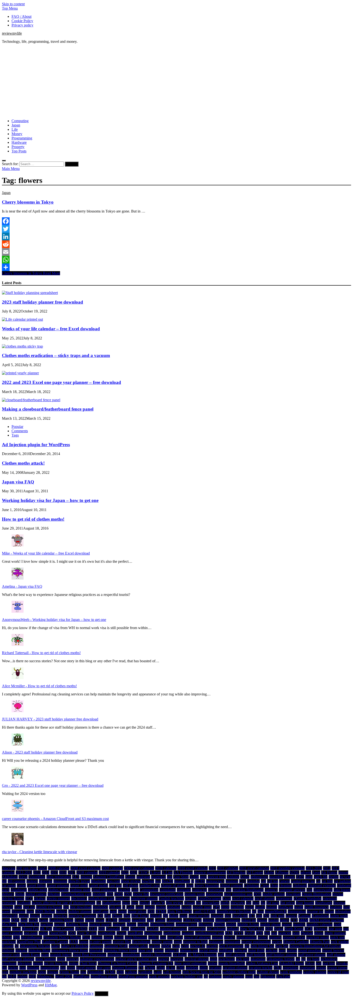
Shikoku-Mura (39, 950)
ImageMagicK (276, 911)
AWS (300, 877)
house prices (137, 911)
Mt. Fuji (46, 929)
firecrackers (210, 903)
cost (228, 890)
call (263, 881)
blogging (45, 881)
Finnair (189, 903)
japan (183, 916)
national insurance (173, 929)
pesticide (284, 933)
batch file (321, 877)
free (66, 907)
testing (74, 963)
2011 (212, 868)
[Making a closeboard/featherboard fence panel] (31, 400)
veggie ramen (337, 968)
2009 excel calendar (139, 868)
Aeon (316, 872)
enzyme (191, 898)
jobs (259, 916)
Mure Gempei (63, 929)
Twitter (150, 968)
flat (263, 903)
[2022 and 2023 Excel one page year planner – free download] (20, 373)
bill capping (16, 881)
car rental (9, 885)
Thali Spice (88, 963)
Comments (20, 431)
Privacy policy (22, 25)
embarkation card (101, 898)
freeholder (100, 907)
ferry (134, 903)
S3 (17, 946)
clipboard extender (322, 885)
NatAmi (152, 929)
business (231, 881)
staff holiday (255, 955)
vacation (215, 968)
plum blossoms (136, 937)
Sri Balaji (180, 955)
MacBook (9, 924)
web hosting (172, 972)
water (157, 972)
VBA (278, 968)
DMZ (118, 894)
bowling (148, 881)
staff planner (336, 955)
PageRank (135, 933)
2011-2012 (314, 868)
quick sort (337, 937)
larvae (99, 920)
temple (38, 963)
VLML (110, 972)
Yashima (215, 976)
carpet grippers (58, 885)
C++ (242, 881)
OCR (308, 929)
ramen (83, 942)
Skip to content (13, 4)
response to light (195, 942)
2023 (133, 872)
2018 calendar (87, 872)
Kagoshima (320, 916)
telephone (9, 963)
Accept (101, 993)
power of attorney (197, 937)
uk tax (170, 968)
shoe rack (145, 950)
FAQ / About (21, 16)
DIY (110, 894)
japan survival (199, 916)
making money (100, 924)
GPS (216, 907)
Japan (16, 125)
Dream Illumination (316, 894)
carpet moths (98, 885)
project (263, 937)
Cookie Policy (22, 21)
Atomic (289, 877)
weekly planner (314, 972)
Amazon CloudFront (108, 877)
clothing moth (80, 890)
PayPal (249, 933)
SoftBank (226, 950)
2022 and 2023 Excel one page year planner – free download (61, 382)
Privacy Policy (83, 993)
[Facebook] (176, 221)
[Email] (176, 252)
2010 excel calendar (192, 868)
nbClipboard (216, 929)
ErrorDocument (209, 898)
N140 (93, 929)
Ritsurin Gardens (296, 942)
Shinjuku (96, 950)
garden (150, 907)
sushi (213, 959)
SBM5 (166, 946)
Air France (329, 872)
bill (4, 881)
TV (141, 968)
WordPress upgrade (133, 976)
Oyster (121, 933)
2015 (54, 872)
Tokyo (310, 963)
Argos (245, 877)
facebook (24, 903)
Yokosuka (267, 976)
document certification (166, 894)
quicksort (9, 942)
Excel (226, 898)
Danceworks (323, 890)
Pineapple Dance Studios (62, 937)
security (212, 946)
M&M (303, 920)
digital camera (36, 894)
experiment (284, 898)
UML (180, 968)
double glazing (273, 894)
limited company (227, 920)
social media (208, 950)
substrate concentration (97, 959)
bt (192, 881)
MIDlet (219, 924)
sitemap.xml (189, 950)
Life (15, 129)
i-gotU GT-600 (204, 911)
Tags (15, 435)
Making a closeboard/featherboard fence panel (47, 409)
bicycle (345, 877)
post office (175, 937)
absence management (210, 872)
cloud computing (104, 890)
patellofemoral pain (209, 933)
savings (154, 946)
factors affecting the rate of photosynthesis (63, 903)
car (318, 881)
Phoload (307, 933)
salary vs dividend (74, 946)
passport (188, 933)
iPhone (117, 916)
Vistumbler (95, 972)
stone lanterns (45, 959)
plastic (108, 937)
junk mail (277, 916)
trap (63, 968)
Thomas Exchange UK (155, 963)
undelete (192, 968)
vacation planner (235, 968)
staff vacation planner (18, 959)
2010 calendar (165, 868)
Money (17, 134)
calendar (253, 881)
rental (178, 942)
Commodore (149, 890)
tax (303, 959)
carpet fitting (36, 885)
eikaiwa (40, 898)
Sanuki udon (138, 946)
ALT (75, 877)
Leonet (160, 920)
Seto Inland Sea (262, 946)
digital (19, 894)
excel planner (265, 898)
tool (319, 963)
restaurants (232, 942)
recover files (122, 942)
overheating (107, 933)
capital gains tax (303, 881)
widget (22, 976)
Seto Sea (281, 946)
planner (97, 937)
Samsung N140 (116, 946)
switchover (226, 959)
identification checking (234, 911)
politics (153, 937)
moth (337, 924)
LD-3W (111, 920)
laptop (89, 920)
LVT (294, 920)
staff (221, 955)
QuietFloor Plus (29, 942)
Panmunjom (153, 933)
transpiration (49, 968)
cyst (309, 890)
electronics (79, 898)
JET (252, 916)
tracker (13, 968)
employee (122, 898)
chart (190, 885)
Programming (22, 138)
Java (228, 916)
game (139, 907)
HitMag (51, 985)
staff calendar (235, 955)
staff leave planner (312, 955)
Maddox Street (77, 924)
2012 (327, 868)
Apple (194, 877)
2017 (71, 872)
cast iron (115, 885)
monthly (299, 924)
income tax (315, 911)
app (169, 877)
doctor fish (141, 894)
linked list (248, 920)
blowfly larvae (79, 881)
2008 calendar (58, 868)
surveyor (176, 959)
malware (119, 924)
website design (268, 972)
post (163, 937)
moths (6, 929)
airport (343, 872)
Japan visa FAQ (18, 481)
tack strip (243, 959)
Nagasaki (113, 929)
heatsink (336, 907)
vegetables (290, 968)
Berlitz (334, 877)
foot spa (29, 907)
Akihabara (10, 877)
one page (335, 929)
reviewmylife (12, 33)
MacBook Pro (28, 924)
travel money (86, 968)
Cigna (264, 885)
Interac (35, 916)
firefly (225, 903)
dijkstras (54, 894)
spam (45, 955)
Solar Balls (256, 950)
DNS (128, 894)
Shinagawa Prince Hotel (69, 950)
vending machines (23, 972)
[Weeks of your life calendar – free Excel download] (22, 319)
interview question (82, 916)
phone (318, 933)
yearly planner (233, 976)
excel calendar (243, 898)
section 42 (197, 946)
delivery (8, 894)
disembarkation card (76, 894)
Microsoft (205, 924)
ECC (29, 898)
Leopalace (174, 920)
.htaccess (8, 868)
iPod (126, 916)
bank (309, 877)
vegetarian (307, 968)
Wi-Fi (12, 976)
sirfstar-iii (172, 950)
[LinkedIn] (176, 236)
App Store (181, 877)
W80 (120, 972)
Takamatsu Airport (281, 959)
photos (7, 937)
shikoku (21, 950)
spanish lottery (61, 955)
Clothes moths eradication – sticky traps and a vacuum (56, 355)
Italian (173, 916)
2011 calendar (227, 868)
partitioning (172, 933)
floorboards (323, 903)
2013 (37, 872)
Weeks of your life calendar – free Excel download (51, 328)
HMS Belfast (45, 911)
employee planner (144, 898)
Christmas (251, 885)
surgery (163, 959)
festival (144, 903)
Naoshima (138, 929)
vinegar (52, 972)
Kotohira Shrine (61, 920)
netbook (233, 929)
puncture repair (317, 937)
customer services (292, 890)
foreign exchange (49, 907)
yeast (249, 976)
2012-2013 (24, 872)
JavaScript (240, 916)
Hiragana (18, 911)
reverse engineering (256, 942)
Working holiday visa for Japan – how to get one (50, 500)
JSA (266, 916)
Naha (125, 929)
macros (59, 924)
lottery (284, 920)
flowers (7, 907)
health (298, 907)
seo (247, 946)
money (287, 924)
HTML (161, 911)
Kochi (33, 920)
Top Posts (19, 151)
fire (198, 903)
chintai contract (231, 885)
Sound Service (333, 950)
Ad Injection (236, 872)
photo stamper (335, 933)
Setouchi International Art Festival (315, 946)
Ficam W (158, 903)
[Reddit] (176, 244)
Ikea (260, 911)
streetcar (72, 959)
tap (298, 959)
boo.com (113, 881)
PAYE (238, 933)
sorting (292, 950)
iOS (100, 916)
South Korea (30, 955)
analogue (143, 877)
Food (18, 907)
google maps (202, 907)
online (43, 933)
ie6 (254, 911)
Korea (43, 920)
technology (329, 959)
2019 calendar (109, 872)
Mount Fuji (30, 929)
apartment (158, 877)
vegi (5, 972)
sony (282, 950)
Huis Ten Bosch (179, 911)
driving (337, 894)
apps (203, 877)
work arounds (159, 976)
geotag (161, 907)
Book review (131, 881)
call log (272, 881)
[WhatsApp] (176, 259)
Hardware (19, 142)
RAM (73, 942)
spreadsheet (131, 955)
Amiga (130, 877)
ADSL (294, 872)
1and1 (42, 868)
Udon (160, 968)
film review (174, 903)
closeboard (19, 890)
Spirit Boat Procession (89, 955)
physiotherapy (31, 937)
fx (123, 907)
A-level (155, 872)
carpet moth (79, 885)
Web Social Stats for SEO (201, 972)
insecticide (10, 916)
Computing (20, 121)
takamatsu (258, 959)
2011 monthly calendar (287, 868)
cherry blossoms (207, 885)
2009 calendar (112, 868)
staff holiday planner (281, 955)
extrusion (9, 903)
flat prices (287, 903)
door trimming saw (238, 894)
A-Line (167, 872)
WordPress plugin (104, 976)
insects (24, 916)
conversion (216, 890)
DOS (258, 894)
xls (206, 976)
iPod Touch (140, 916)
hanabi (260, 907)
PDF (259, 933)
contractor (199, 890)
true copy (104, 968)
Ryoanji (8, 946)
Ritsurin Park (320, 942)
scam (176, 946)
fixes (256, 903)
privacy (229, 937)
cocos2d (124, 890)
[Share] (176, 267)
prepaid (217, 937)
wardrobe (145, 972)
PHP (16, 937)
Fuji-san (115, 907)
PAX (229, 933)
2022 (125, 872)
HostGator (101, 911)
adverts (305, 872)
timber (212, 963)
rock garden (340, 942)
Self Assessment (231, 946)
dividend (99, 894)
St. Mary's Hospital (202, 955)
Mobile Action (248, 924)
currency (271, 890)
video (42, 972)
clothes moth (37, 890)
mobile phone (270, 924)
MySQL (81, 929)
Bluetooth (98, 881)
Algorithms (36, 877)
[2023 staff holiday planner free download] (30, 293)
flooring (339, 903)
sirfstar (159, 950)
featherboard (111, 903)
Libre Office (192, 920)
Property (18, 147)
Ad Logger (254, 872)
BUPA (200, 881)
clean (274, 885)
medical (143, 924)
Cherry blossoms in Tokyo (28, 202)
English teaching (171, 898)
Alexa (23, 877)
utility (203, 968)
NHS (269, 929)
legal (150, 920)
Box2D (167, 881)
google (186, 907)
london (273, 920)
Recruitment (141, 942)
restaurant (216, 942)
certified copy (149, 885)
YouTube (283, 976)
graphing (237, 907)
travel (71, 968)
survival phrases (196, 959)
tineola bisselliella (231, 963)
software (240, 950)
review (277, 942)
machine (46, 924)
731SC (143, 872)
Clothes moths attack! (23, 463)
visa (83, 972)
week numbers (291, 972)
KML (15, 920)
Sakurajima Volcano (35, 946)
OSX (72, 933)
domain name (194, 894)
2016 (63, 872)
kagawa (291, 916)
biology (32, 881)
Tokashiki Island (291, 963)
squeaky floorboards (156, 955)
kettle (6, 920)
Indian (329, 911)
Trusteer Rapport (124, 968)
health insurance (316, 907)
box (158, 881)
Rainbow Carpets (55, 942)
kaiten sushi (339, 916)
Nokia (278, 929)
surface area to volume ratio (136, 959)
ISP (165, 916)
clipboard (300, 885)
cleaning (285, 885)
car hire (327, 881)
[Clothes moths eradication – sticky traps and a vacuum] (22, 346)
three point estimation (190, 963)
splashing (114, 955)
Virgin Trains (69, 972)
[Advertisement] (176, 81)
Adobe (269, 872)
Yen (257, 976)
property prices (294, 937)
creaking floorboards (248, 890)
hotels (122, 911)
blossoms (60, 881)
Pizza (86, 937)
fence (126, 903)
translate (33, 968)
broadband (182, 881)
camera (284, 881)
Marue (131, 924)
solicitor (272, 950)
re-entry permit (100, 942)
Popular (17, 427)
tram (22, 968)
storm (61, 959)
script (185, 946)
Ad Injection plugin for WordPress (36, 444)
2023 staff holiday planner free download (42, 302)
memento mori (186, 924)
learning (124, 920)
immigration (297, 911)
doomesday (214, 894)
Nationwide (197, 929)
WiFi (32, 976)
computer (184, 890)
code (135, 890)
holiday (61, 911)
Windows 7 (45, 976)
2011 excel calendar (254, 868)
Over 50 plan (87, 933)
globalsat (173, 907)
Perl (267, 933)
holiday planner (80, 911)
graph (225, 907)
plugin (119, 937)
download (293, 894)
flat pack (272, 903)
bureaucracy (215, 881)
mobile (231, 924)
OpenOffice (58, 933)
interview (60, 916)
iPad (107, 916)
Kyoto (79, 920)
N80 (101, 929)
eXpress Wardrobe (307, 898)
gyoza (249, 907)
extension (330, 898)
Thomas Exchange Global (117, 963)
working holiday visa (187, 976)
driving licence (13, 898)
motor (16, 929)
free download (81, 907)
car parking (342, 881)
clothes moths (58, 890)
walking (131, 972)
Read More (31, 273)
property (275, 937)
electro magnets (58, 898)
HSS (151, 911)
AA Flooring (183, 872)
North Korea (294, 929)
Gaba (130, 907)
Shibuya (8, 950)
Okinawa (321, 929)
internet (46, 916)
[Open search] (4, 160)
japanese (217, 916)
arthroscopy (259, 877)
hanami (271, 907)
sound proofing (309, 950)
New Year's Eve (252, 929)
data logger (342, 890)
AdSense (282, 872)
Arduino (233, 877)
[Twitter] (176, 229)
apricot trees (217, 877)
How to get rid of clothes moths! (33, 519)
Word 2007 (63, 976)
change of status (173, 885)
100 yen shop (26, 868)
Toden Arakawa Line (262, 963)
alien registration (58, 877)
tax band (313, 959)
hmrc (30, 911)
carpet (21, 885)
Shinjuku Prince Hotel (120, 950)
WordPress (81, 976)
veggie (321, 968)
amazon (86, 877)
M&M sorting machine (326, 920)
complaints (167, 890)
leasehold (139, 920)
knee (24, 920)
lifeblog (208, 920)
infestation (343, 911)
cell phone (130, 885)
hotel (113, 911)
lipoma (262, 920)
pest (274, 933)
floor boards (305, 903)
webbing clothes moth (239, 972)
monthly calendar (319, 924)
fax (98, 903)
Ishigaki (156, 916)
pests (296, 933)
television (25, 963)
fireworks (238, 903)
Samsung (96, 946)
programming (246, 937)
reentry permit (162, 942)
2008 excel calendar (85, 868)
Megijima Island (162, 924)
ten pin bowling (56, 963)
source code (11, 955)
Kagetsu (304, 916)
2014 (45, 872)
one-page (31, 933)
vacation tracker (261, 968)
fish (248, 903)
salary (55, 946)
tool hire (329, 963)
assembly (276, 877)
